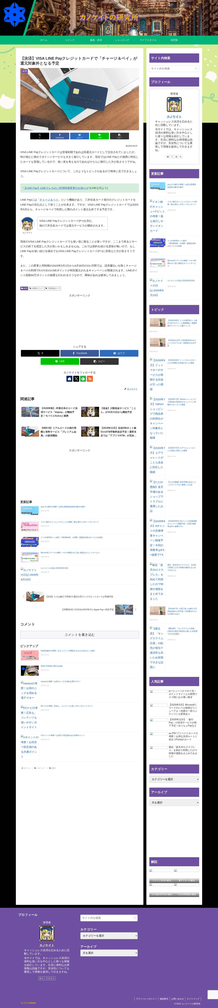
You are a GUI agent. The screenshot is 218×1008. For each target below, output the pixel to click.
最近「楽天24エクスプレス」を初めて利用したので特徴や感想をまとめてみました (181, 567)
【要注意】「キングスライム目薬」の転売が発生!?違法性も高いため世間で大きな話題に (182, 631)
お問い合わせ (177, 999)
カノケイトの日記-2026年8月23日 (54, 568)
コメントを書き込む (80, 635)
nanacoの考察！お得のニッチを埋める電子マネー (61, 681)
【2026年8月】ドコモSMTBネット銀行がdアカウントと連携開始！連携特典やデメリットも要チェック (182, 323)
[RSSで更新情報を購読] (90, 379)
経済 (25, 288)
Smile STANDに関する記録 (51, 666)
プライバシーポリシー (146, 999)
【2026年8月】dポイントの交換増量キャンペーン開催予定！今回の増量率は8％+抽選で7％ (182, 523)
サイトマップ (193, 999)
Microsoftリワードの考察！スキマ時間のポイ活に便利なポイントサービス (70, 553)
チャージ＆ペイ (49, 199)
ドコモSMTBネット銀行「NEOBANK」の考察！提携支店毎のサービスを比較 (71, 537)
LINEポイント (37, 288)
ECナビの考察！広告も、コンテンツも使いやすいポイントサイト (67, 706)
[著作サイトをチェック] (69, 379)
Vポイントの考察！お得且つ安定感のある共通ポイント (63, 735)
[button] (119, 136)
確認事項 (164, 999)
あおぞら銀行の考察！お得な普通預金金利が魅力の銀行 (63, 507)
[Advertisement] (79, 319)
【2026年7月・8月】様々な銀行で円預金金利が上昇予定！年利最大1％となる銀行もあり (182, 611)
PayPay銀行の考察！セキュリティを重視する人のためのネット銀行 (68, 651)
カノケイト (174, 116)
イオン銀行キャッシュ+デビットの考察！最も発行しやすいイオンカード (70, 522)
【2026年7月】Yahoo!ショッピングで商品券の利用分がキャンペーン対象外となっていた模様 (181, 402)
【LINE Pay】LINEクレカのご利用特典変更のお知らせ (56, 188)
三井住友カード (54, 288)
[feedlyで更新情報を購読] (83, 379)
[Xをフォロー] (76, 379)
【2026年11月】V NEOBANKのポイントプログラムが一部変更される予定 (181, 343)
